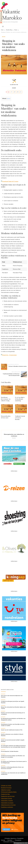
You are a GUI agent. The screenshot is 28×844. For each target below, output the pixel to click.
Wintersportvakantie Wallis (9, 792)
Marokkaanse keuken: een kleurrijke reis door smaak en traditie (13, 725)
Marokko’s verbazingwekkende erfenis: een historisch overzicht (12, 767)
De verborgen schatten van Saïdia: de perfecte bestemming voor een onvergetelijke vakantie (13, 746)
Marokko (3, 694)
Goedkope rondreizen (7, 807)
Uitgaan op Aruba (6, 785)
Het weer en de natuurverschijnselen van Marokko (11, 696)
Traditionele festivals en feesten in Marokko (20, 418)
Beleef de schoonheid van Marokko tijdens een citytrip (13, 707)
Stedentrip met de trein (8, 796)
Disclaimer (9, 840)
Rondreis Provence (6, 787)
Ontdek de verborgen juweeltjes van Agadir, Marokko (12, 702)
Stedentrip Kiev (5, 794)
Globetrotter (14, 84)
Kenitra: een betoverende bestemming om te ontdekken (13, 713)
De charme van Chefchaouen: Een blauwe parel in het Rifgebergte (14, 762)
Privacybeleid (20, 838)
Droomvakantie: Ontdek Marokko (9, 751)
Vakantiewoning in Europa (8, 805)
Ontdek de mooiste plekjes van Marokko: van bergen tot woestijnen (13, 756)
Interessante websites (8, 842)
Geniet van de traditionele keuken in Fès (11, 730)
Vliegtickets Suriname (7, 803)
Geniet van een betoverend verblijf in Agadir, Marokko (13, 740)
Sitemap (3, 840)
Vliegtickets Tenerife (7, 800)
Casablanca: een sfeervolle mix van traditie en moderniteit (13, 773)
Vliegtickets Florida (6, 798)
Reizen (3, 36)
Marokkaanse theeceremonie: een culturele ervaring (5, 399)
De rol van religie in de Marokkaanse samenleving (19, 399)
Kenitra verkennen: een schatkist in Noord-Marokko (12, 735)
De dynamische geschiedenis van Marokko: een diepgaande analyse (13, 719)
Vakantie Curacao (6, 790)
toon (8, 98)
